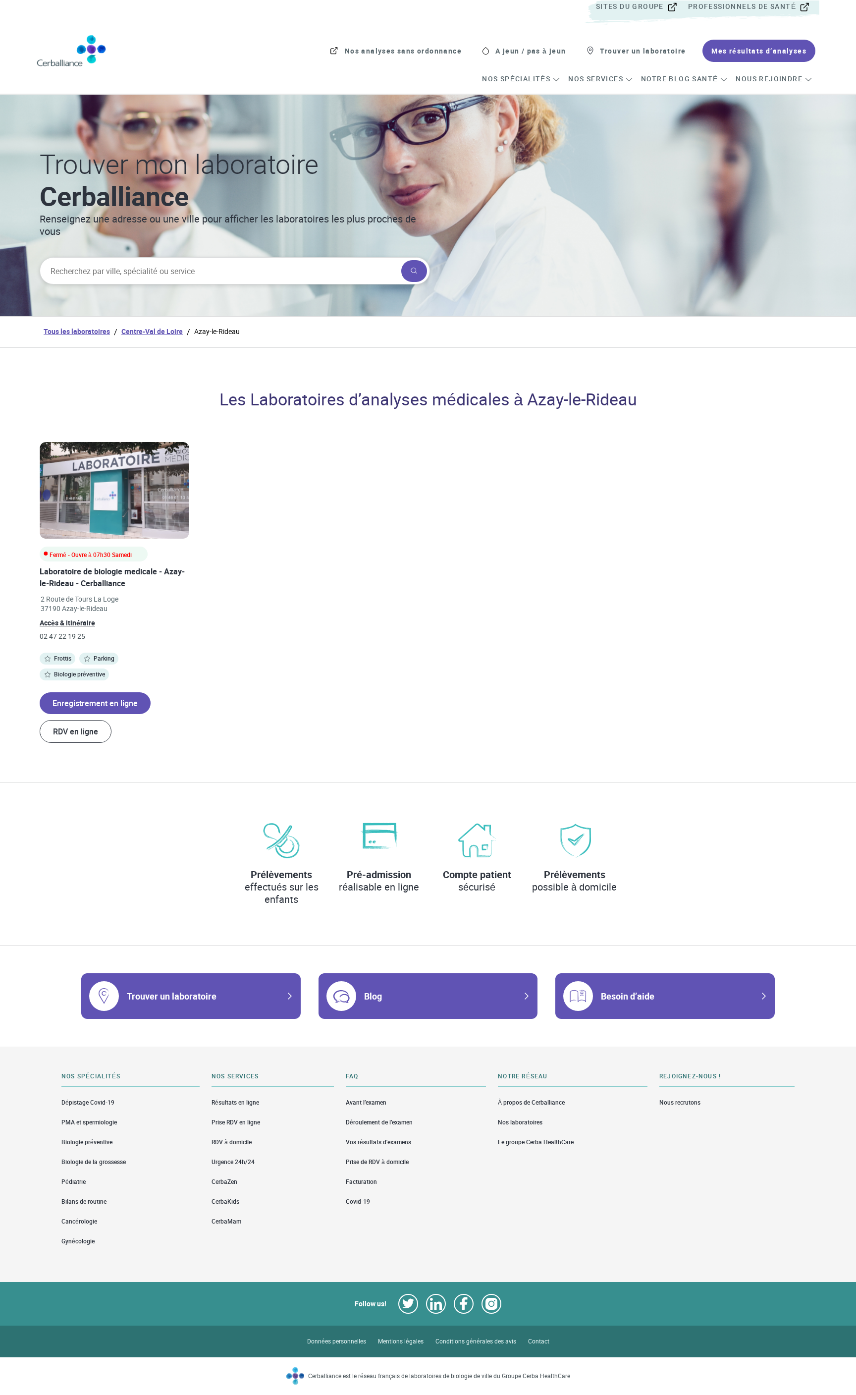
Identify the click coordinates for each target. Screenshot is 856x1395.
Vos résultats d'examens (378, 1142)
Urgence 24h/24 (233, 1162)
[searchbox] (219, 271)
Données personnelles (336, 1341)
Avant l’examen (366, 1102)
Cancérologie (79, 1221)
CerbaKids (225, 1201)
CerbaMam (226, 1221)
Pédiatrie (73, 1181)
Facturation (361, 1181)
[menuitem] (641, 7)
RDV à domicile (232, 1142)
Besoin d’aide (627, 996)
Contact (538, 1341)
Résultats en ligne (235, 1102)
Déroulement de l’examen (379, 1122)
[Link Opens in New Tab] (408, 1304)
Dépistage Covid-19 (87, 1102)
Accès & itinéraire (67, 622)
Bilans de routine (84, 1201)
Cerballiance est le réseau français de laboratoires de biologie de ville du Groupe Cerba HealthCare (439, 1376)
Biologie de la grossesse (93, 1162)
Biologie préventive (86, 1142)
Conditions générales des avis (475, 1341)
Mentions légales (401, 1341)
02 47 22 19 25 (62, 636)
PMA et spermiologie (89, 1122)
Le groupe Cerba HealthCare (536, 1142)
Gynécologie (78, 1241)
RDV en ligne (75, 731)
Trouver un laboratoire (171, 996)
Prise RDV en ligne (236, 1122)
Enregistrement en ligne (95, 703)
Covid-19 (358, 1201)
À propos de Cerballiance (531, 1102)
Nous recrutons (679, 1102)
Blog (373, 996)
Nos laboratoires (520, 1122)
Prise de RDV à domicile (377, 1162)
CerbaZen (224, 1181)
